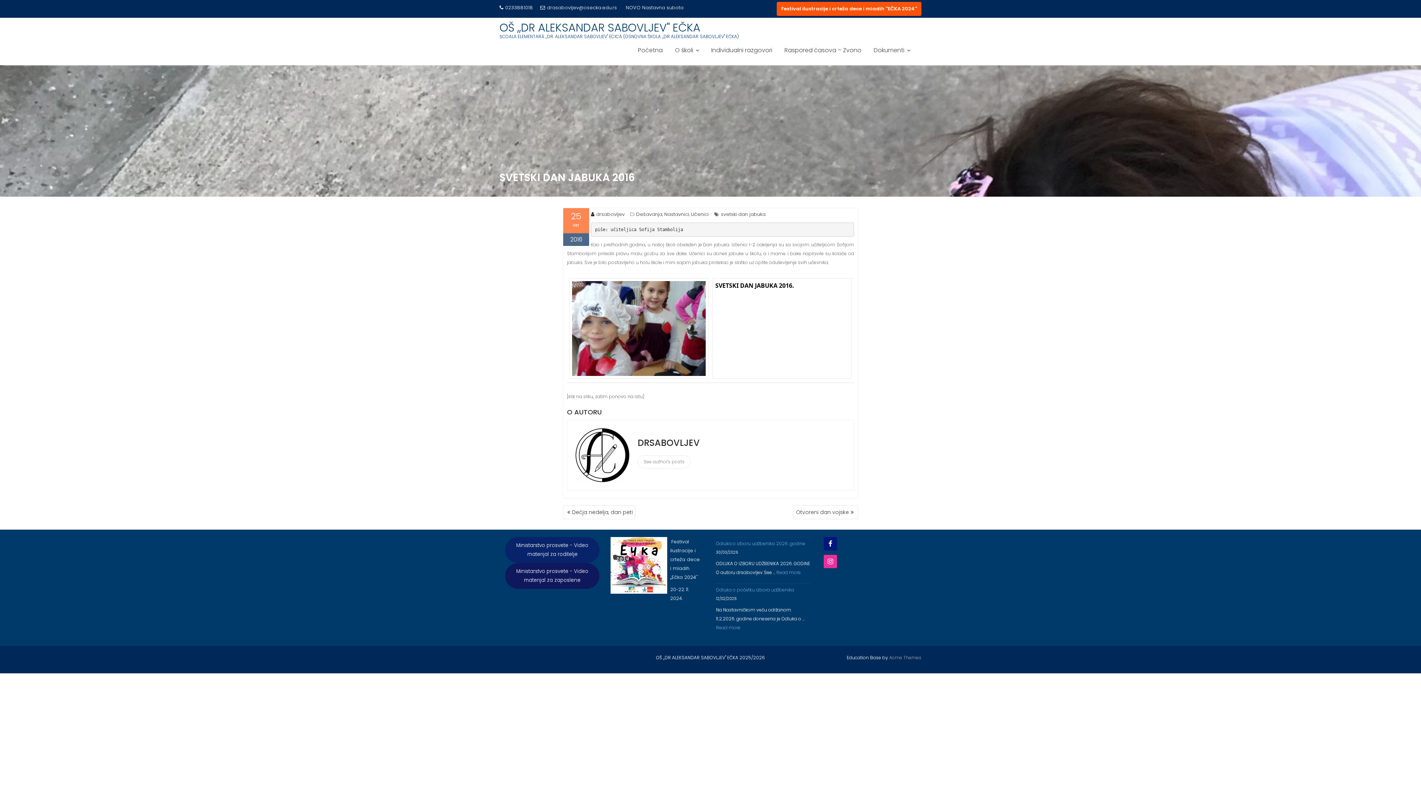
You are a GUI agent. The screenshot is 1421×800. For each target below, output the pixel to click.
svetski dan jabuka (743, 214)
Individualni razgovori (741, 50)
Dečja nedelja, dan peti (602, 512)
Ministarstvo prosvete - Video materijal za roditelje (552, 550)
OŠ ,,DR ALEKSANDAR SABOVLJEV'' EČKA (600, 28)
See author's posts (664, 462)
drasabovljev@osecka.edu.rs (582, 7)
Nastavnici (676, 214)
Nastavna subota (662, 7)
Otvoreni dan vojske (822, 512)
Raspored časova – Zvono (823, 50)
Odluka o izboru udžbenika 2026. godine (760, 543)
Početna (650, 50)
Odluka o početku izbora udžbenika (755, 590)
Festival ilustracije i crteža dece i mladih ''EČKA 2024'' (849, 8)
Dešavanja (649, 214)
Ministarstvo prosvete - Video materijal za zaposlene (552, 576)
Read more (788, 572)
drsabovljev (610, 214)
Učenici (700, 214)
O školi (684, 50)
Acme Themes (905, 657)
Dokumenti (889, 50)
